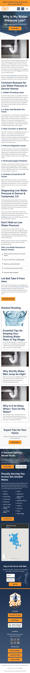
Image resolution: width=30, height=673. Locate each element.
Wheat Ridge (20, 513)
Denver (19, 491)
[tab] (15, 254)
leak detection (5, 106)
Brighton (5, 494)
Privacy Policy (15, 671)
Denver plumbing (11, 75)
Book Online (15, 28)
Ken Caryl (19, 503)
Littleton (19, 506)
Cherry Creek (7, 504)
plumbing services (6, 217)
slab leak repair (7, 125)
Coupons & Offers (15, 655)
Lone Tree (19, 508)
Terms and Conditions (8, 671)
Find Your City (8, 519)
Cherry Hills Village (6, 507)
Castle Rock (6, 499)
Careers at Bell (15, 659)
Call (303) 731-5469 (8, 299)
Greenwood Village (20, 497)
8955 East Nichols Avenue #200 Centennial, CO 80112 (15, 635)
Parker (18, 511)
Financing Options (15, 650)
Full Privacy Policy (22, 671)
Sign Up (15, 584)
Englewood (20, 494)
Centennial (6, 502)
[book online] (18, 8)
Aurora (5, 491)
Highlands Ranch (21, 500)
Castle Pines (6, 496)
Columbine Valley (6, 511)
